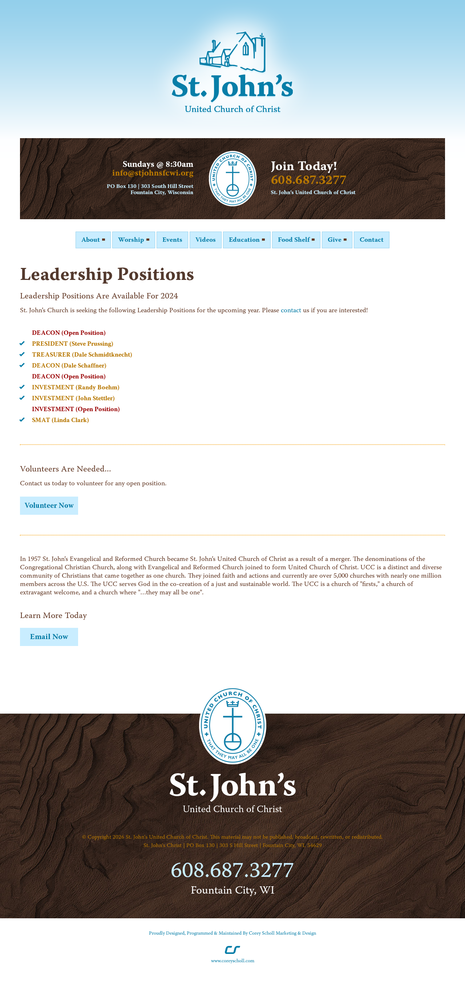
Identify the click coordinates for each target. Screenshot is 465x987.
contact (291, 311)
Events (172, 240)
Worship (132, 240)
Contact (372, 240)
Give (335, 240)
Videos (205, 240)
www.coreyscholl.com (232, 961)
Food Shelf (294, 240)
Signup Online (49, 506)
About (91, 240)
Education (245, 240)
